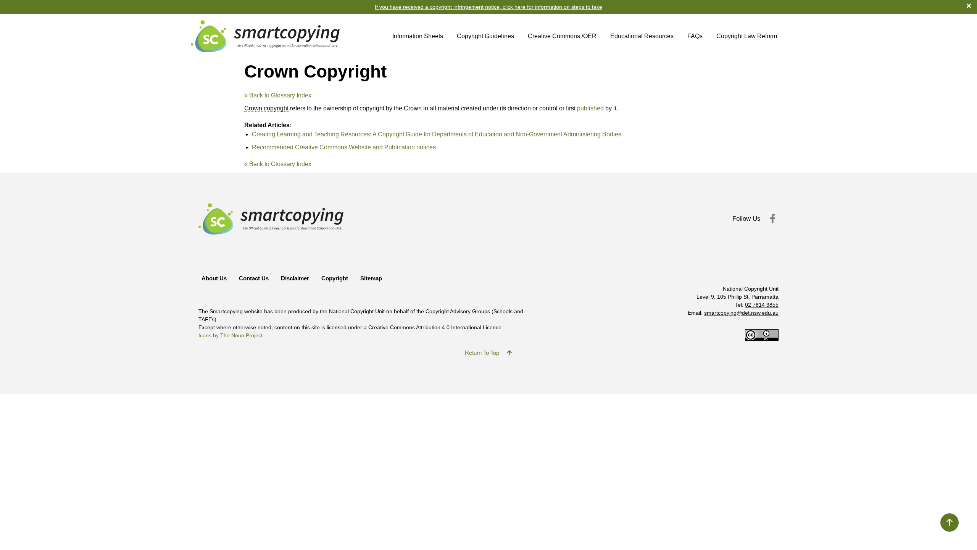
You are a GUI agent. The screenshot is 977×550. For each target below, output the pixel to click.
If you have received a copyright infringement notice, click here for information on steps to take (488, 7)
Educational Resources (642, 36)
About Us (214, 278)
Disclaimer (295, 278)
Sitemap (371, 278)
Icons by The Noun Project (230, 335)
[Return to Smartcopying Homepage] (265, 36)
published (590, 108)
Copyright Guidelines (485, 36)
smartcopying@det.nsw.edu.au (741, 313)
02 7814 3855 (762, 305)
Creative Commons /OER (562, 36)
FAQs (695, 36)
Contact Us (254, 278)
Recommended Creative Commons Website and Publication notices (344, 147)
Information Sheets (417, 36)
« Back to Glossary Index (277, 95)
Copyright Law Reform (746, 36)
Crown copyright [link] (266, 108)
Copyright (334, 278)
